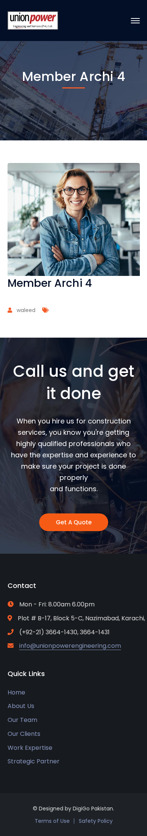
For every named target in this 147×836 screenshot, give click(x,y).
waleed (26, 310)
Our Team (22, 720)
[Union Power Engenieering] (33, 20)
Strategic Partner (34, 761)
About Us (21, 706)
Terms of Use (52, 821)
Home (16, 692)
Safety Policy (96, 821)
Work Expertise (30, 747)
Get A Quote (74, 522)
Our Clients (24, 733)
